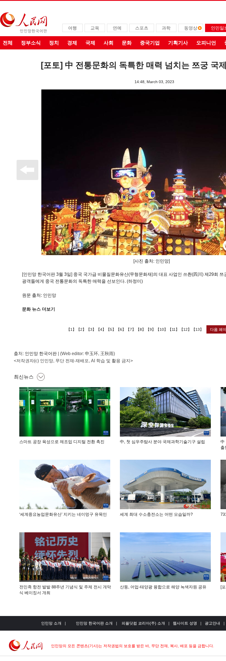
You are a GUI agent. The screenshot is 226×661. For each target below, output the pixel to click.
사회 (109, 43)
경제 (72, 43)
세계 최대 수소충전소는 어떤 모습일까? (156, 514)
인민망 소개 (51, 623)
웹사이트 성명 (185, 623)
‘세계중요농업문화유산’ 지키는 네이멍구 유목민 (63, 514)
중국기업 (150, 43)
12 (185, 329)
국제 (90, 43)
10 (162, 329)
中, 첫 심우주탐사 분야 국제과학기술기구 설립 (162, 441)
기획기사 (178, 43)
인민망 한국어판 (41, 353)
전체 (8, 43)
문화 (127, 43)
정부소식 (31, 43)
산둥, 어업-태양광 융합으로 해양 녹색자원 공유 (163, 587)
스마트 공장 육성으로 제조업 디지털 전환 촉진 (61, 441)
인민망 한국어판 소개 (94, 623)
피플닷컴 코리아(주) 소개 (142, 623)
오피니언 (206, 43)
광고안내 (212, 623)
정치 (54, 43)
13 (197, 329)
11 (174, 329)
